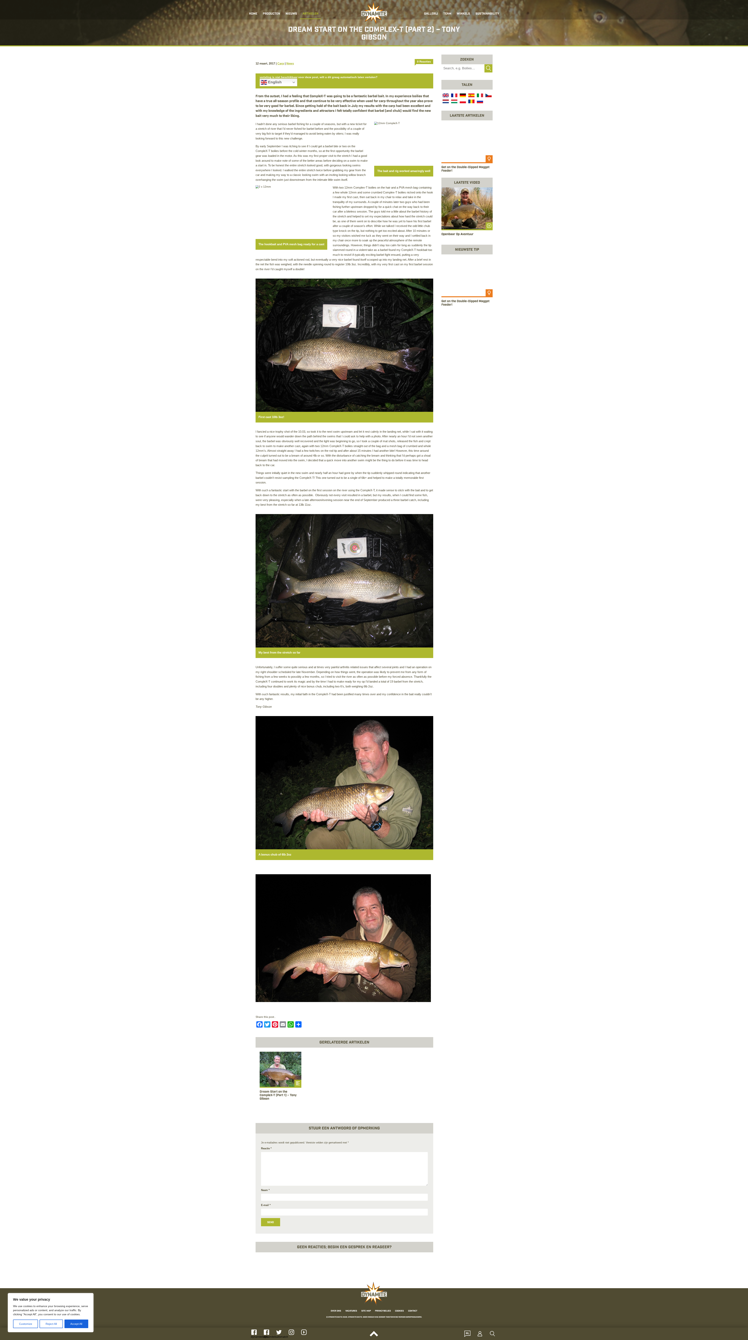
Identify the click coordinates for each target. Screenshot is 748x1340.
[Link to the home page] (374, 13)
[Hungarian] (453, 102)
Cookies (399, 1311)
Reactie (266, 1148)
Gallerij (431, 14)
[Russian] (479, 102)
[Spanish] (471, 96)
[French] (453, 96)
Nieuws (291, 14)
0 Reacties (424, 61)
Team (447, 14)
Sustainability (487, 14)
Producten (271, 14)
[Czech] (488, 96)
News (290, 63)
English (274, 82)
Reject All (51, 1323)
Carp (280, 63)
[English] (445, 96)
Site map (366, 1311)
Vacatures (351, 1311)
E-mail (266, 1205)
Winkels (463, 14)
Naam (265, 1190)
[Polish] (462, 102)
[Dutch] (445, 102)
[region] (51, 1312)
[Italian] (479, 96)
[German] (462, 96)
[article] (280, 1078)
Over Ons (336, 1311)
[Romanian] (471, 102)
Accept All (76, 1323)
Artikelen (310, 14)
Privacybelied (383, 1311)
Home (253, 14)
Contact (412, 1311)
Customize (25, 1323)
